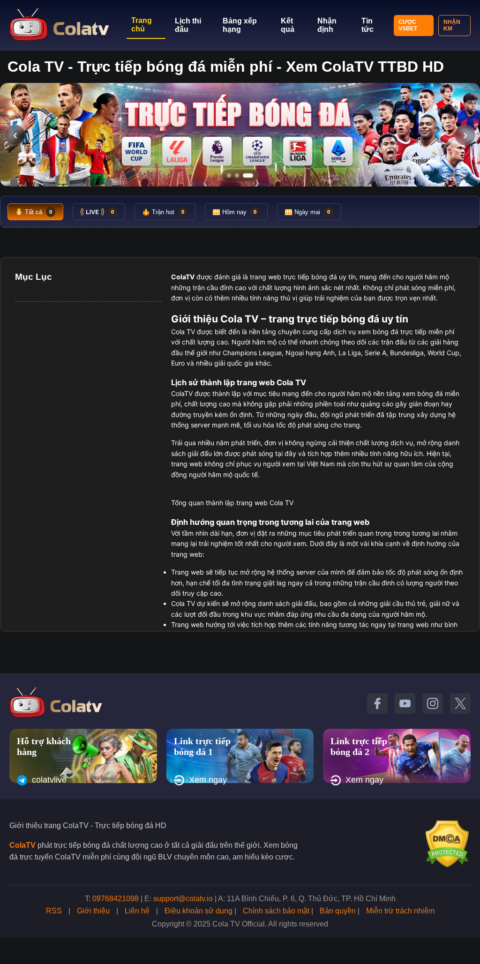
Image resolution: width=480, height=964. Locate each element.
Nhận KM (451, 25)
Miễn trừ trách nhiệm (400, 911)
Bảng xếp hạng (240, 25)
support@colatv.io (183, 899)
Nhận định (327, 25)
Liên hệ (137, 911)
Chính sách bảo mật (276, 911)
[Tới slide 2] (237, 175)
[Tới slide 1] (229, 175)
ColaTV (22, 845)
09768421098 (115, 899)
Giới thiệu (93, 911)
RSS (54, 911)
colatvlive (49, 780)
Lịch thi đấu (188, 25)
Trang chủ (141, 24)
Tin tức (367, 25)
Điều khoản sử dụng (198, 911)
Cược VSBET (407, 25)
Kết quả (287, 25)
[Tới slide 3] (248, 175)
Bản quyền (338, 911)
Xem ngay (208, 780)
